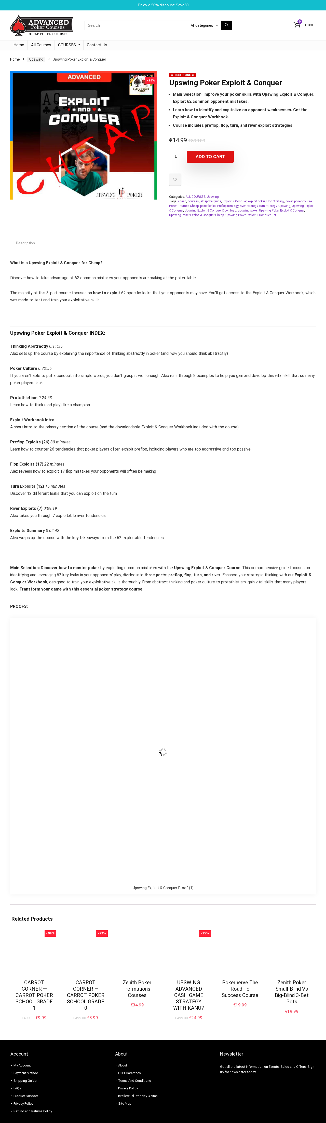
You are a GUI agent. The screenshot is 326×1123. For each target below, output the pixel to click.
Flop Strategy (275, 201)
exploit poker (256, 201)
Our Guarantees (129, 1073)
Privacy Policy (23, 1103)
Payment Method (25, 1073)
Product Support (25, 1096)
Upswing (36, 59)
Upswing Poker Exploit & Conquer (281, 210)
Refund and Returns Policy (32, 1111)
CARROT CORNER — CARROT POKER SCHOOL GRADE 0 (85, 995)
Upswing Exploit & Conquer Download (210, 210)
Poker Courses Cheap (184, 206)
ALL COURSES (195, 197)
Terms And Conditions (134, 1081)
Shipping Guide (24, 1081)
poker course (303, 201)
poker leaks (208, 206)
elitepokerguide (210, 201)
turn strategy (268, 206)
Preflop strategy (227, 206)
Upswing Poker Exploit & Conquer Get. (251, 215)
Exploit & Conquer (235, 201)
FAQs (17, 1088)
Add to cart (210, 156)
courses (193, 201)
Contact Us (97, 45)
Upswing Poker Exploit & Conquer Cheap (196, 215)
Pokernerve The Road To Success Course (240, 988)
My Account (22, 1065)
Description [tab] (25, 243)
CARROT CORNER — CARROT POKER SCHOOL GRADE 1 (34, 995)
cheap (182, 201)
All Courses (41, 45)
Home (18, 45)
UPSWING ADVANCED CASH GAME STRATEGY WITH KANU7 (188, 995)
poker (289, 201)
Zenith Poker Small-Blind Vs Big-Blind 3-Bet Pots (292, 992)
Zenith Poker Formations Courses (137, 988)
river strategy (249, 206)
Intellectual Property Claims (138, 1096)
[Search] (226, 25)
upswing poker (247, 210)
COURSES (67, 45)
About (122, 1065)
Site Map (124, 1103)
